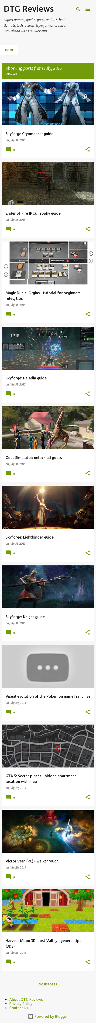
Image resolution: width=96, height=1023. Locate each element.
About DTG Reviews (26, 999)
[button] (87, 150)
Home (9, 50)
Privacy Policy (20, 1004)
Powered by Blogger (51, 1016)
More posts (48, 984)
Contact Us (18, 1008)
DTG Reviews (29, 8)
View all (12, 74)
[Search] (78, 9)
